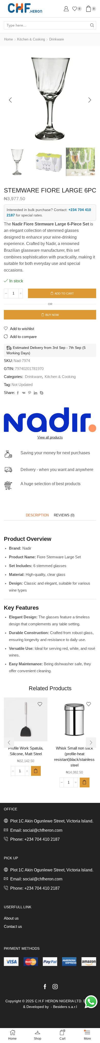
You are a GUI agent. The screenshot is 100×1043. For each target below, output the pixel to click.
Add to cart (64, 293)
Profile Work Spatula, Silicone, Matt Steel (25, 751)
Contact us (13, 926)
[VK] (24, 393)
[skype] (40, 393)
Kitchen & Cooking (31, 39)
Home (8, 39)
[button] (10, 100)
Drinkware (56, 39)
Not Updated (22, 385)
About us (11, 918)
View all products (50, 437)
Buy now (52, 314)
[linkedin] (35, 393)
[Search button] (92, 25)
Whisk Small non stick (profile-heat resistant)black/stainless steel (74, 757)
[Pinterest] (30, 393)
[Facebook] (18, 393)
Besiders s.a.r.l (65, 1007)
